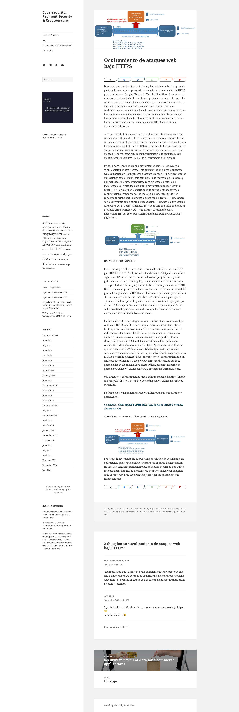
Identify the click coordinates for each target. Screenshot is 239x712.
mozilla (44, 255)
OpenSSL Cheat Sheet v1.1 (54, 297)
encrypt (69, 241)
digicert (49, 238)
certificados (56, 227)
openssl (59, 254)
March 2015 (48, 400)
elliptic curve (48, 241)
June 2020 (47, 350)
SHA (51, 259)
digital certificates (58, 238)
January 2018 (48, 375)
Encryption (48, 244)
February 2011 (49, 460)
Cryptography (152, 508)
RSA (45, 259)
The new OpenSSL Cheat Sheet (57, 45)
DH (44, 238)
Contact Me (47, 50)
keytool (64, 250)
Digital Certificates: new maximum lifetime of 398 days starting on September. (57, 305)
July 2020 (46, 345)
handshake (66, 244)
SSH (55, 259)
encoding (63, 241)
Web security (131, 511)
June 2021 (47, 340)
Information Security (169, 508)
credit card (62, 230)
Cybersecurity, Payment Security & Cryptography (57, 16)
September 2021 (50, 335)
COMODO (55, 230)
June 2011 (47, 445)
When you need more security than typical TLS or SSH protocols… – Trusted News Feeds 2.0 (57, 536)
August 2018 (48, 370)
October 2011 (48, 440)
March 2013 (48, 425)
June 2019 (47, 360)
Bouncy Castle (46, 227)
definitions (66, 234)
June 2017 (47, 380)
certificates (65, 227)
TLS (45, 263)
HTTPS (56, 249)
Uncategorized (117, 511)
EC (65, 238)
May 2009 (47, 470)
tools (50, 265)
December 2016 (49, 385)
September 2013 (50, 415)
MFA (68, 250)
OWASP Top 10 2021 (51, 287)
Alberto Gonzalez (133, 508)
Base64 (62, 223)
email (56, 241)
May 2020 (47, 355)
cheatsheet (47, 230)
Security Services (50, 35)
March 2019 (48, 365)
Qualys (70, 255)
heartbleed (46, 250)
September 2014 (50, 405)
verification (63, 265)
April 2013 (47, 420)
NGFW (51, 254)
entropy (58, 245)
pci (66, 255)
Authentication (54, 224)
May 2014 (47, 410)
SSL (58, 259)
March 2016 (48, 390)
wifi (47, 268)
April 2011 (47, 455)
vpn (69, 265)
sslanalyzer (64, 259)
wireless (52, 268)
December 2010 (49, 465)
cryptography (52, 234)
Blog (44, 40)
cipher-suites (148, 511)
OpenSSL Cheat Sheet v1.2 (54, 292)
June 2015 (47, 395)
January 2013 (48, 430)
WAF (44, 268)
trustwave (56, 265)
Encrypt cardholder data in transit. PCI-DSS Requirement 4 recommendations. (57, 545)
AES (45, 223)
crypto (69, 230)
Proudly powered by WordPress (119, 705)
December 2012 (49, 435)
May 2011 (47, 450)
